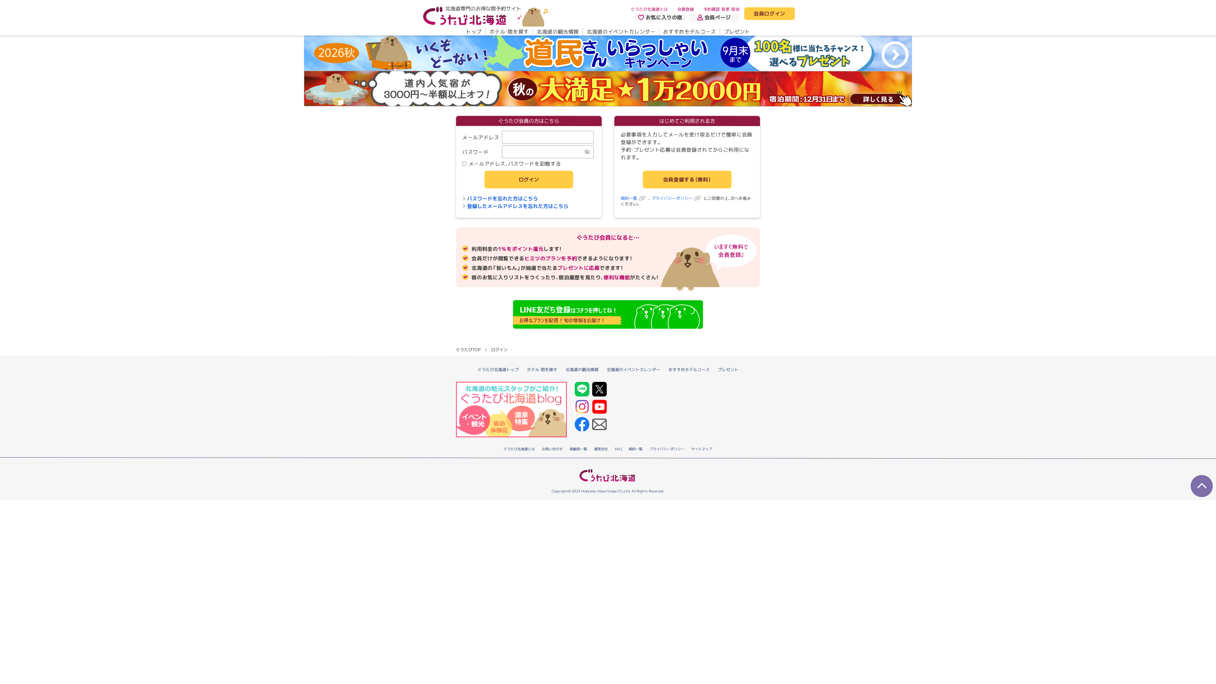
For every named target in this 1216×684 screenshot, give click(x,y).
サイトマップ (701, 449)
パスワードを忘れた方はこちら (502, 198)
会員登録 (685, 9)
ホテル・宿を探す (509, 31)
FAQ (618, 449)
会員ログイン (769, 13)
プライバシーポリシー (672, 198)
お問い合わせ (552, 449)
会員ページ (718, 17)
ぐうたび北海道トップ (498, 369)
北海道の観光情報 (558, 31)
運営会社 (601, 449)
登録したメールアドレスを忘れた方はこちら (517, 206)
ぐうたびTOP (468, 349)
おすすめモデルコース (689, 31)
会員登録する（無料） (687, 179)
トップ (474, 31)
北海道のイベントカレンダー (621, 31)
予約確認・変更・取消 (721, 9)
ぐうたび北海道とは (649, 9)
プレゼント (737, 31)
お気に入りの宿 (664, 17)
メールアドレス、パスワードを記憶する (515, 163)
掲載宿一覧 (578, 449)
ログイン (529, 179)
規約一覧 (629, 198)
